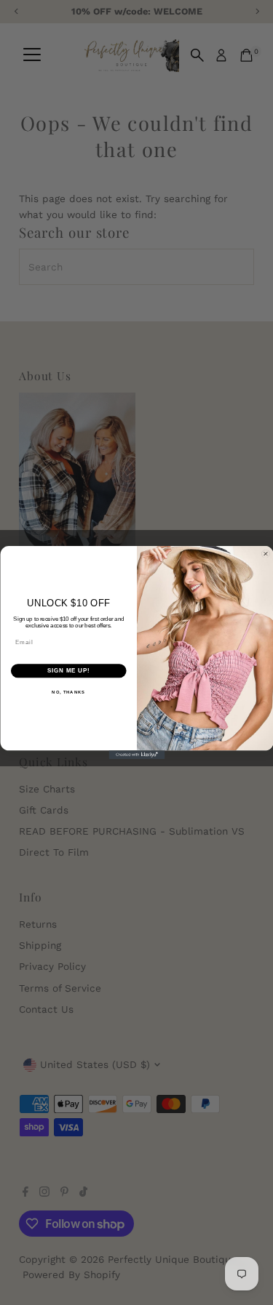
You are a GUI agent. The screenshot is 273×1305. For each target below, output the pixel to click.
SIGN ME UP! (68, 670)
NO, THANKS (68, 691)
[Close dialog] (265, 554)
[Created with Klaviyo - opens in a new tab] (136, 754)
